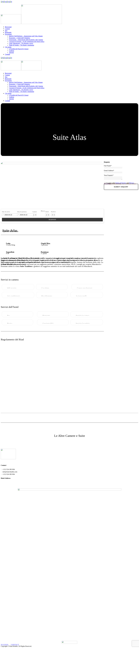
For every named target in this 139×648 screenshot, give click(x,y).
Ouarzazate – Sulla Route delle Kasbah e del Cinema (26, 40)
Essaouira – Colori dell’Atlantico (19, 38)
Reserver (52, 219)
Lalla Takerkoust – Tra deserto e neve (21, 43)
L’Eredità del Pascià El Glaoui (18, 49)
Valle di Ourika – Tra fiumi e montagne (21, 45)
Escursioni (8, 34)
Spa (6, 30)
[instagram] (2, 3)
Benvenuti (8, 27)
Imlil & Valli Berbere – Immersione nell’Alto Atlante (26, 36)
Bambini (53, 211)
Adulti (47, 211)
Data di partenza (22, 212)
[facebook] (1, 3)
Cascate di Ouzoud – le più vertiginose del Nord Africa (26, 41)
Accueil (5, 644)
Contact (15, 644)
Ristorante (8, 32)
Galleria (11, 51)
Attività (11, 52)
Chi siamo (8, 47)
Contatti (7, 54)
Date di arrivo (6, 212)
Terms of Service (120, 183)
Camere (7, 29)
